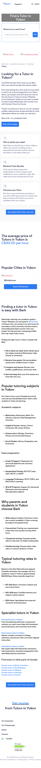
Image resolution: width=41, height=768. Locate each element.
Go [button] (35, 34)
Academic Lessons (17, 64)
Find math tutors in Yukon (11, 619)
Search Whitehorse (20, 286)
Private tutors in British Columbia (14, 665)
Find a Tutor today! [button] (10, 124)
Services (4, 64)
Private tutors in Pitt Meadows (13, 668)
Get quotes (20, 703)
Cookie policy (22, 759)
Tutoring (29, 64)
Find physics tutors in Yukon (12, 646)
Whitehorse (33, 322)
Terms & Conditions (8, 759)
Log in (37, 4)
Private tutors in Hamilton (11, 672)
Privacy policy (35, 759)
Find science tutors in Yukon (12, 633)
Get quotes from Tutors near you (20, 685)
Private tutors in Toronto (11, 675)
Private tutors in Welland (11, 670)
